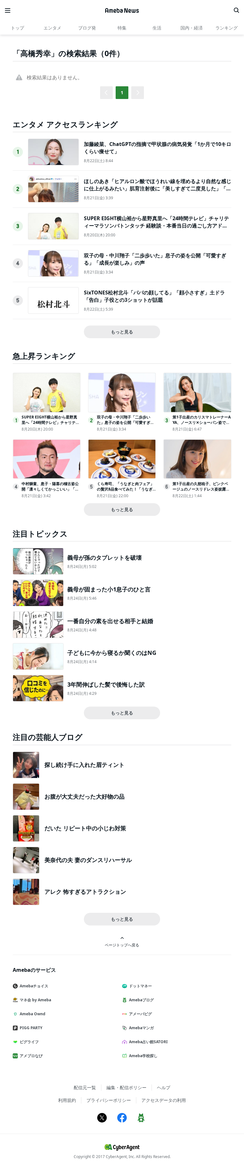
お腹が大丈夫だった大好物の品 (84, 796)
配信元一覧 (85, 1087)
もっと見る (122, 332)
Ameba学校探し (143, 1055)
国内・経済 (191, 28)
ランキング (226, 28)
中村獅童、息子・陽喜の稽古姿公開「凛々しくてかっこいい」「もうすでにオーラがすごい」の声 (50, 489)
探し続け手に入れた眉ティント (84, 764)
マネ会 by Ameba (35, 1000)
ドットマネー (140, 986)
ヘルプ (163, 1087)
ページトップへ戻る (122, 944)
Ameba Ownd (32, 1014)
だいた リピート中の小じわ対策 (85, 828)
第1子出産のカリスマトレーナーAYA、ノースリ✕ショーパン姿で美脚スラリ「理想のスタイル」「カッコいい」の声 (202, 425)
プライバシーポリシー (108, 1100)
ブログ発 (87, 28)
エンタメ (52, 28)
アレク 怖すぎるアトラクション (85, 891)
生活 (156, 28)
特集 (122, 28)
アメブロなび (31, 1055)
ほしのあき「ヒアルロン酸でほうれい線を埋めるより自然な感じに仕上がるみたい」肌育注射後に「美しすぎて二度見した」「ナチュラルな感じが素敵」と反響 (157, 188)
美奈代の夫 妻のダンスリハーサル (88, 860)
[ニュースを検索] (236, 10)
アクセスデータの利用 (163, 1100)
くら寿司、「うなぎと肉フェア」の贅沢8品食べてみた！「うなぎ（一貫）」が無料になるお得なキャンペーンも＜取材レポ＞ (125, 491)
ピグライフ (29, 1041)
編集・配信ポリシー (126, 1087)
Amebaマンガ (141, 1027)
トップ (17, 28)
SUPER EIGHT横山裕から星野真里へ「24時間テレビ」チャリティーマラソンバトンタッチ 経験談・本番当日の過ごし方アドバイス (156, 225)
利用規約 (67, 1100)
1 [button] (122, 92)
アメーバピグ (140, 1014)
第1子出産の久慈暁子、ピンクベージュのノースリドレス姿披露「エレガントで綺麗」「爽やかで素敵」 (201, 491)
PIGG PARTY (31, 1027)
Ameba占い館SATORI (148, 1041)
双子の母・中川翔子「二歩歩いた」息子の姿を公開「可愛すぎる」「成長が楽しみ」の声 (123, 422)
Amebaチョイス (34, 986)
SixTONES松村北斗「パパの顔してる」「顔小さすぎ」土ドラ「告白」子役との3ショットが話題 (154, 296)
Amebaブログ (141, 1000)
